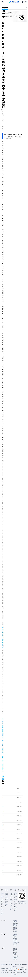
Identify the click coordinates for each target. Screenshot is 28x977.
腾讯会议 (15, 935)
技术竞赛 (6, 905)
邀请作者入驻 (6, 898)
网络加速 (15, 925)
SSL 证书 (15, 943)
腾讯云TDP (11, 909)
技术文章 (2, 894)
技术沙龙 (2, 900)
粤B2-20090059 (16, 969)
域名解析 (15, 928)
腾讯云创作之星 (11, 905)
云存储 (14, 929)
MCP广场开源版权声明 (15, 908)
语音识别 (15, 945)
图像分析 (15, 941)
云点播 (14, 953)
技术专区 (2, 913)
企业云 (14, 937)
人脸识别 (15, 934)
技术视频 (2, 903)
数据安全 (15, 948)
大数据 (14, 954)
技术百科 (2, 910)
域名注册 (15, 920)
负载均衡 (15, 949)
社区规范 (15, 894)
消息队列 (15, 924)
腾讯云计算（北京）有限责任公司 (8, 972)
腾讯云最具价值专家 (11, 894)
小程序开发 (15, 956)
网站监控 (15, 957)
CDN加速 (15, 938)
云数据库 (15, 927)
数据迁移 (15, 958)
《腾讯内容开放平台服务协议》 (2, 636)
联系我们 (15, 900)
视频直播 (15, 931)
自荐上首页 (6, 901)
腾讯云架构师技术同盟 (11, 899)
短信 (14, 950)
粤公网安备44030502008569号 (23, 969)
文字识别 (15, 952)
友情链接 (15, 903)
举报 (1, 111)
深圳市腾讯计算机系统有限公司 (4, 969)
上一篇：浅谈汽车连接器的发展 (2, 727)
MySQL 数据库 (16, 942)
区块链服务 (15, 923)
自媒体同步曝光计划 (6, 894)
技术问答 (2, 897)
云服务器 (15, 921)
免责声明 (15, 897)
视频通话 (15, 939)
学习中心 (2, 907)
